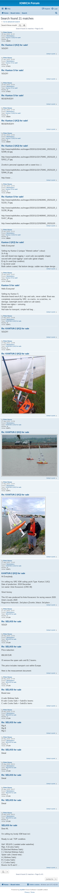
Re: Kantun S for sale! (12, 70)
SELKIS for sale (11, 614)
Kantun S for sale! (12, 63)
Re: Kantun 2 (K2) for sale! (14, 45)
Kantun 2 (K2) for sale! (13, 37)
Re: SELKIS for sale (11, 621)
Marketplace (10, 36)
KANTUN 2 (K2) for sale (13, 321)
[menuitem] (7, 8)
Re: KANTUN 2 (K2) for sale (15, 328)
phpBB (22, 889)
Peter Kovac (7, 32)
